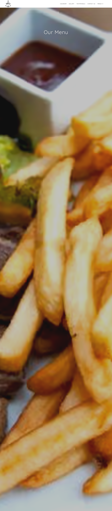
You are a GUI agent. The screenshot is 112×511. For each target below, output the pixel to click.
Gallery (71, 3)
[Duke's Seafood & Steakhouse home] (8, 3)
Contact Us (91, 3)
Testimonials (80, 3)
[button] (100, 3)
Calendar (63, 3)
